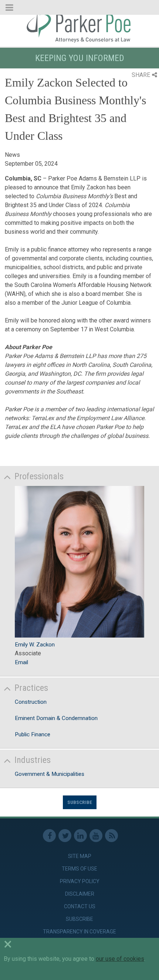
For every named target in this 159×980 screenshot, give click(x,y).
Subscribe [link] (79, 919)
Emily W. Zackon (35, 644)
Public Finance (32, 734)
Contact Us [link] (79, 906)
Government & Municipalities (49, 774)
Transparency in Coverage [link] (79, 932)
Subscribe (79, 802)
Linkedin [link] (80, 835)
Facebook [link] (49, 835)
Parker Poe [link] (79, 27)
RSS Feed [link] (111, 835)
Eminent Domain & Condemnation (56, 718)
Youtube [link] (95, 835)
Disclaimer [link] (79, 894)
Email (21, 662)
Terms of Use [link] (79, 869)
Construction (31, 702)
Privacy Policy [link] (79, 881)
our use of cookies (120, 958)
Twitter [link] (64, 835)
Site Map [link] (79, 856)
